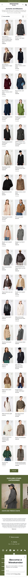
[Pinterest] (17, 550)
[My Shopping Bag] (25, 4)
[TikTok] (6, 550)
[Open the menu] (2, 4)
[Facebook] (10, 550)
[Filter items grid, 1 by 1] (26, 17)
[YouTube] (14, 550)
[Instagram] (3, 550)
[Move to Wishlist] (11, 21)
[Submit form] (24, 571)
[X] (21, 550)
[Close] (24, 557)
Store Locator (15, 537)
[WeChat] (25, 550)
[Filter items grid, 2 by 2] (23, 17)
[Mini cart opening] (27, 4)
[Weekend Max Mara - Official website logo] (14, 4)
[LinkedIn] (14, 554)
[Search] (23, 4)
